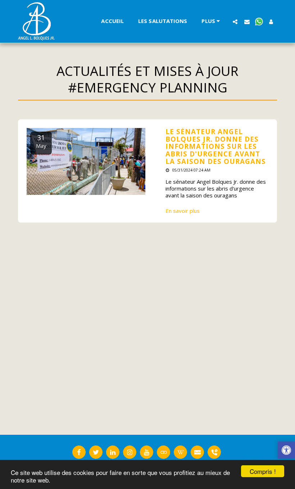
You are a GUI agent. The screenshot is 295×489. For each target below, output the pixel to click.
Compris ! (263, 471)
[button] (235, 21)
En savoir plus (182, 210)
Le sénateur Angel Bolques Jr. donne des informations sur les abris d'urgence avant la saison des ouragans (215, 146)
